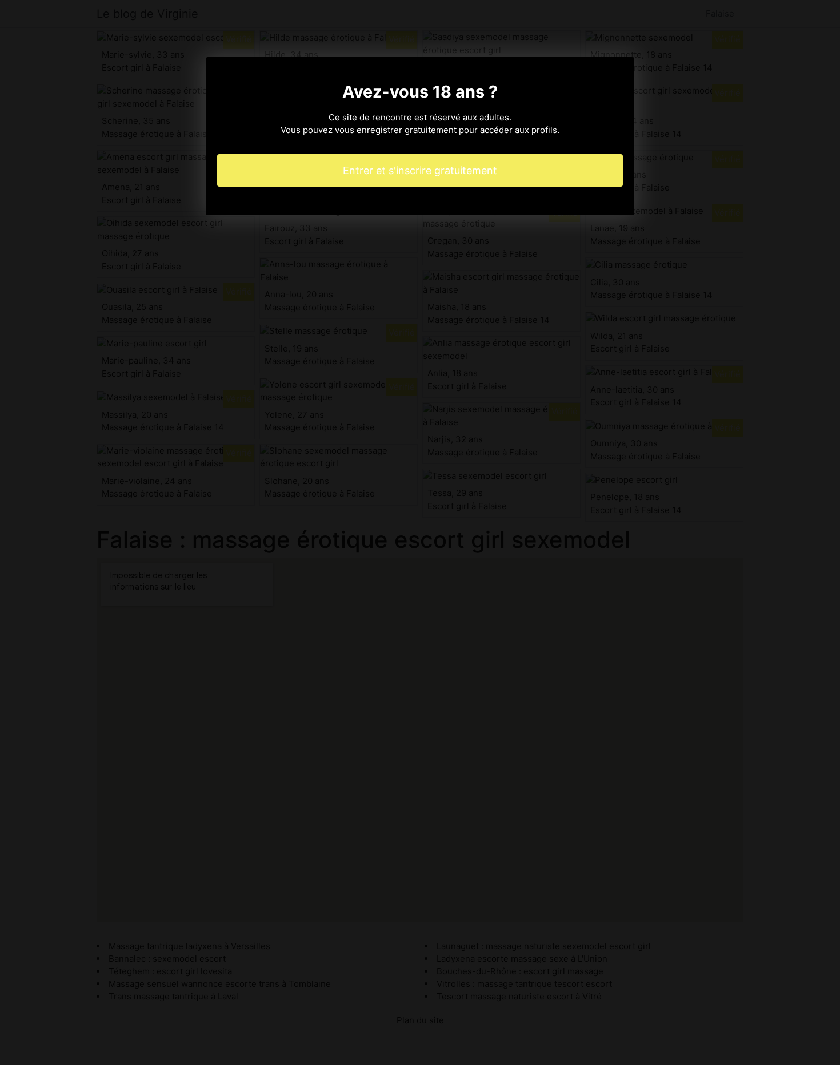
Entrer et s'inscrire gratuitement (420, 170)
